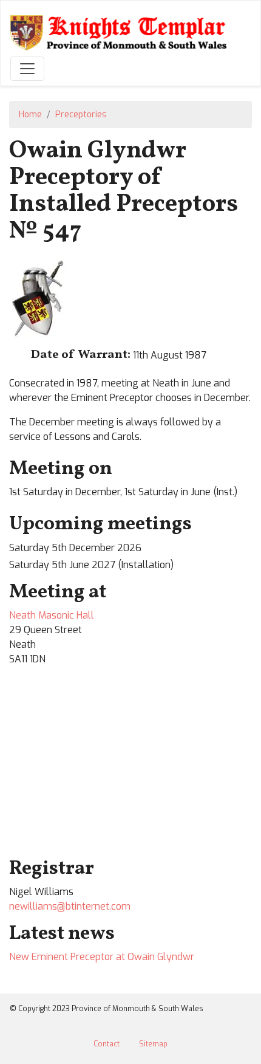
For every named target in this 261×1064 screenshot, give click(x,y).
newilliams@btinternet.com (69, 906)
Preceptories (81, 114)
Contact (106, 1044)
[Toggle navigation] (27, 69)
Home (30, 114)
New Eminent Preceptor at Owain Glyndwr (101, 956)
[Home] (120, 31)
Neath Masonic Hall (51, 615)
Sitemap (153, 1044)
